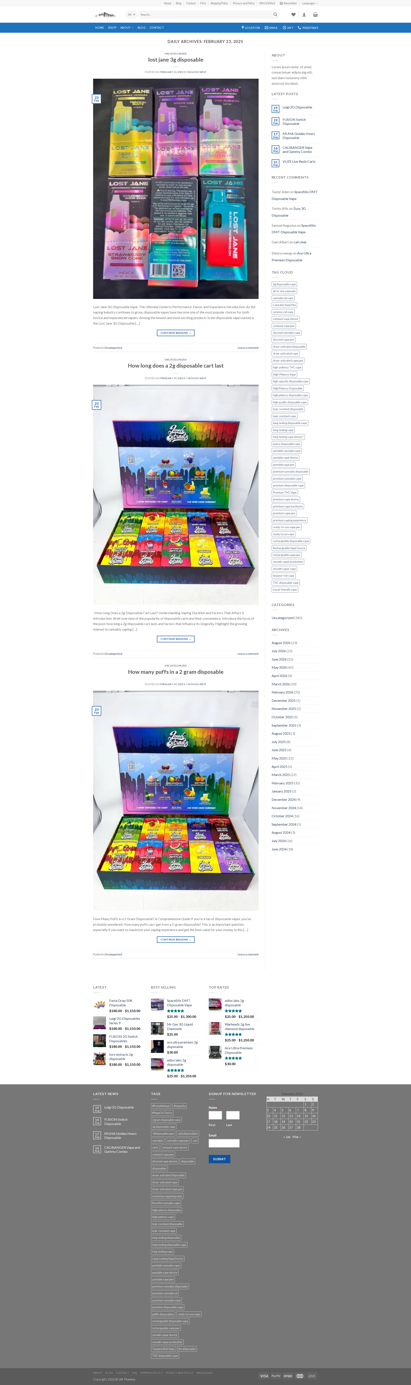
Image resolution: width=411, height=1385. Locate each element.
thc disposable (187, 1349)
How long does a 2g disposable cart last (176, 365)
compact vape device (285, 319)
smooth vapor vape (284, 569)
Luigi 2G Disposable (297, 107)
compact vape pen (284, 326)
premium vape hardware (288, 506)
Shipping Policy (219, 3)
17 (268, 1121)
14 (298, 1116)
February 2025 (282, 783)
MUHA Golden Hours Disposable (299, 136)
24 (268, 1127)
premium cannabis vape (287, 478)
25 (275, 1127)
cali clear (300, 242)
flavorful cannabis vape (166, 1203)
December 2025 (284, 700)
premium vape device (286, 499)
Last (229, 1125)
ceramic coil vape (283, 312)
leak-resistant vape (284, 416)
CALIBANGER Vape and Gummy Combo (297, 149)
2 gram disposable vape (166, 1120)
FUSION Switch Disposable (294, 121)
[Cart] (315, 14)
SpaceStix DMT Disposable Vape (295, 195)
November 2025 (284, 709)
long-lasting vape (283, 430)
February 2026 (282, 692)
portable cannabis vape (287, 450)
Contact (191, 3)
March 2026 (281, 684)
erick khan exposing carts (167, 1196)
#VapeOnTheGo (162, 1113)
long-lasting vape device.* (288, 437)
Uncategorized (176, 53)
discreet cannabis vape (286, 332)
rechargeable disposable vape (291, 541)
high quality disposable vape (290, 402)
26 (283, 1127)
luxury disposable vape (286, 444)
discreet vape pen (283, 339)
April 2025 (279, 766)
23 (314, 1121)
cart (195, 1140)
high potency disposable (166, 1210)
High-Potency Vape (284, 374)
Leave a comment (248, 347)
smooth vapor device (164, 1335)
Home (99, 27)
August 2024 (281, 832)
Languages (308, 3)
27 (291, 1127)
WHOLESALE (267, 3)
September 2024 (284, 824)
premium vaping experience (289, 520)
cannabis (157, 1140)
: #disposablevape (163, 1133)
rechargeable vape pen (286, 555)
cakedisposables (188, 1133)
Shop (112, 27)
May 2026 (279, 667)
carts (155, 1147)
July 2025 (279, 742)
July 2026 (279, 651)
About (167, 3)
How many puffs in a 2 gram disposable (175, 671)
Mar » (296, 1137)
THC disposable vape (286, 582)
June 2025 (279, 750)
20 (291, 1121)
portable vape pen (283, 464)
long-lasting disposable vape (290, 423)
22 (306, 1121)
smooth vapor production (288, 561)
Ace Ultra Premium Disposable (291, 256)
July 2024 (279, 841)
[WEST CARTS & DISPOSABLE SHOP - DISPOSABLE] (106, 15)
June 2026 (279, 659)
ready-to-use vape (189, 1314)
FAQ (203, 3)
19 (283, 1121)
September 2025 (284, 725)
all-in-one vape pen (284, 291)
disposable (187, 1161)
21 (298, 1121)
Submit (219, 1159)
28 (298, 1127)
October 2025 (282, 717)
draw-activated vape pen (288, 360)
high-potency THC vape (287, 367)
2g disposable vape (284, 284)
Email (214, 1135)
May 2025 (279, 758)
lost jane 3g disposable (175, 59)
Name (214, 1107)
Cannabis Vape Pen (284, 305)
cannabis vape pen (178, 1140)
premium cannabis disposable (290, 471)
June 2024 (279, 849)
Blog (178, 3)
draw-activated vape (285, 353)
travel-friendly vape (285, 589)
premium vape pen (284, 513)
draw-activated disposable (289, 346)
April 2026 (279, 676)
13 (291, 1116)
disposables (159, 1168)
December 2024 (284, 799)
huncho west (197, 72)
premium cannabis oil (164, 1293)
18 (275, 1121)
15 (306, 1116)
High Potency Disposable (287, 388)
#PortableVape (161, 1106)
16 (314, 1116)
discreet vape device (164, 1161)
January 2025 (281, 791)
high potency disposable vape (290, 395)
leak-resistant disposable (288, 409)
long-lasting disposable (166, 1237)
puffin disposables (163, 1314)
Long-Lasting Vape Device (167, 1258)
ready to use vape (283, 534)
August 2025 (281, 733)
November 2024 (284, 808)
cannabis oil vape (283, 298)
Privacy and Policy (244, 3)
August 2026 (281, 643)
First (212, 1125)
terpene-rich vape (283, 575)
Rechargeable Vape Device (289, 548)
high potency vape (163, 1217)
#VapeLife (180, 1106)
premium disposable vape (288, 485)
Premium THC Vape (285, 492)
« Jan (286, 1137)
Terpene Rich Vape (163, 1349)
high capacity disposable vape (290, 381)
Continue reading (176, 332)
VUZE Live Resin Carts (299, 161)
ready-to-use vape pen (286, 527)
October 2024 (282, 816)
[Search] (275, 14)
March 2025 (281, 775)
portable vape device (285, 457)
